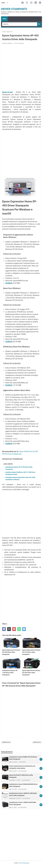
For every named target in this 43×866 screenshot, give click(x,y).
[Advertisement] (21, 68)
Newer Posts (6, 742)
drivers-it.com (7, 92)
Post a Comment (19, 43)
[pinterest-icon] (40, 3)
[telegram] (24, 629)
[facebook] (4, 629)
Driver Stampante (14, 9)
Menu (4, 19)
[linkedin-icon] (35, 3)
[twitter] (9, 629)
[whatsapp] (19, 629)
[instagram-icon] (31, 3)
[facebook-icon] (22, 3)
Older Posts (37, 742)
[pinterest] (14, 629)
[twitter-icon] (26, 3)
